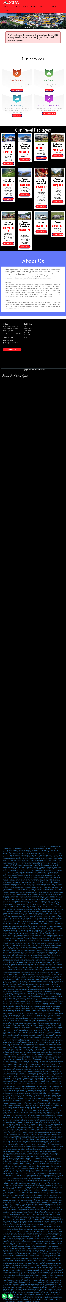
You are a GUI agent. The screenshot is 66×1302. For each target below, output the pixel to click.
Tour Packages (15, 6)
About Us (34, 6)
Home (6, 6)
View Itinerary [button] (9, 163)
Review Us (53, 6)
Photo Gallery (28, 335)
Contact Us (43, 6)
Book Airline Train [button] (49, 113)
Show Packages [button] (17, 90)
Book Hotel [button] (16, 115)
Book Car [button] (49, 90)
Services (25, 6)
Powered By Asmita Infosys (15, 376)
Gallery (6, 11)
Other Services (28, 330)
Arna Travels (40, 370)
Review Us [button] (12, 350)
